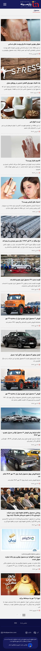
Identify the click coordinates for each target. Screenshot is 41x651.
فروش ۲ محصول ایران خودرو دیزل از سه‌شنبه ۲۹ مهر (22, 318)
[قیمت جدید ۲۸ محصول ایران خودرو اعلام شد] (20, 266)
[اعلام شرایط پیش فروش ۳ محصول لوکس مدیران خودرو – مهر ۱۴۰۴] (20, 419)
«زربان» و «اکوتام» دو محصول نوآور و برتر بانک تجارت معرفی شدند (22, 558)
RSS (15, 623)
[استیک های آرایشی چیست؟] (20, 188)
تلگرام (29, 633)
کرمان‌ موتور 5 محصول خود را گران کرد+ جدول (25, 355)
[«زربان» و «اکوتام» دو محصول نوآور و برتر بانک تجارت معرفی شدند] (20, 540)
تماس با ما (23, 623)
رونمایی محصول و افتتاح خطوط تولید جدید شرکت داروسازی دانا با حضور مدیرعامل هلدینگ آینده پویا (23, 514)
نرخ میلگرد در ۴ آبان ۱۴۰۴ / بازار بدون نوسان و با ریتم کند (21, 241)
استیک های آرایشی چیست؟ (31, 202)
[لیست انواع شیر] (20, 108)
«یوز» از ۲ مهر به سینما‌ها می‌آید (29, 598)
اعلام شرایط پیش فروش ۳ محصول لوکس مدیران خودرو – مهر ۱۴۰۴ (21, 434)
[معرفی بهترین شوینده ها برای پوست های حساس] (20, 30)
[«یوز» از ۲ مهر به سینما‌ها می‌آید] (20, 584)
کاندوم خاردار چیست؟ (33, 161)
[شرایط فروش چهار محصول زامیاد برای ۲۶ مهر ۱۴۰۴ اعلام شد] (20, 460)
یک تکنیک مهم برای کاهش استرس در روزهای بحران (23, 83)
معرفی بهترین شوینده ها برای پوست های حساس (24, 44)
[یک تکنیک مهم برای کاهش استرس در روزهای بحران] (20, 69)
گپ (38, 633)
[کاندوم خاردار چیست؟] (20, 147)
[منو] (5, 4)
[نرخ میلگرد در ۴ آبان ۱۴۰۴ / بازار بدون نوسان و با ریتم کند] (20, 227)
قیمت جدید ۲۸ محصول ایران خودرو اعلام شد (25, 280)
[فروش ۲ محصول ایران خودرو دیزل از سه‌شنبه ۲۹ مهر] (20, 304)
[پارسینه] (28, 4)
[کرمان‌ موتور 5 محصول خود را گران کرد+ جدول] (20, 341)
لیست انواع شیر (35, 122)
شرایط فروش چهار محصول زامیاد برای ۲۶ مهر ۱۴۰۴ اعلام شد (21, 475)
